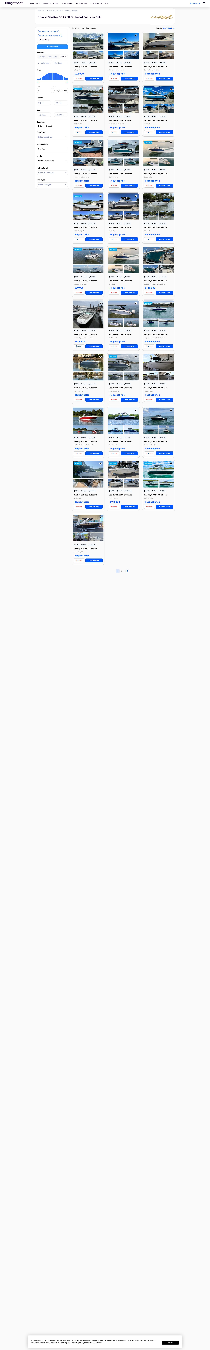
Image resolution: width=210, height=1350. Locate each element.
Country (42, 57)
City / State (53, 57)
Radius (63, 57)
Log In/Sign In (195, 3)
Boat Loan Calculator (99, 3)
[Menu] (204, 3)
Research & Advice (50, 3)
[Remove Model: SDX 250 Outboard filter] (59, 35)
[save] (100, 35)
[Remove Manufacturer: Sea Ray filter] (57, 31)
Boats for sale (33, 3)
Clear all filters (45, 40)
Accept (170, 1342)
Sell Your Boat (81, 3)
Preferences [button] (97, 1343)
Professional (67, 3)
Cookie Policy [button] (53, 1343)
